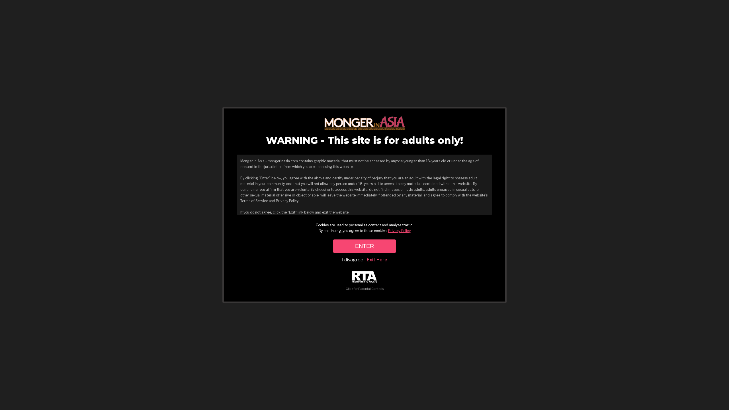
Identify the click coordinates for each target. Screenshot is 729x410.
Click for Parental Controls (365, 289)
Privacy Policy (399, 231)
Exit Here (377, 260)
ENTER (364, 246)
